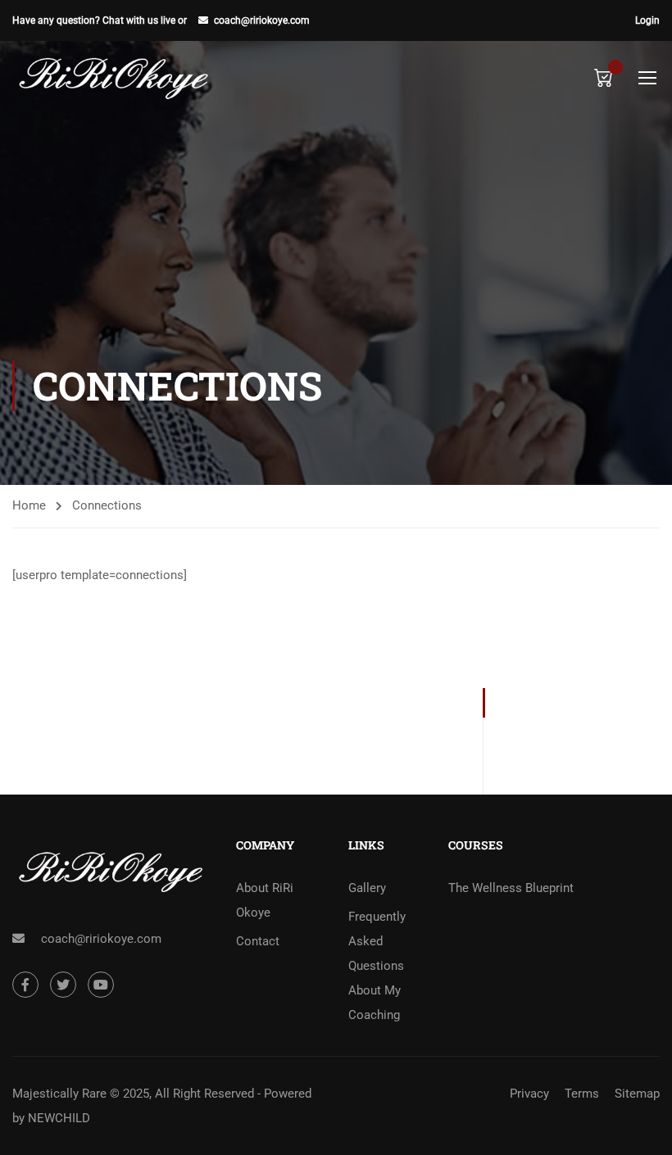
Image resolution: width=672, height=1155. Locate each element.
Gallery (367, 888)
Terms (582, 1093)
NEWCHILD (59, 1118)
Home (29, 505)
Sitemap (637, 1093)
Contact (257, 941)
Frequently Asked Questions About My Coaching (377, 965)
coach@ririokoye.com (262, 20)
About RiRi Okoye (264, 900)
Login (647, 20)
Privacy (529, 1093)
